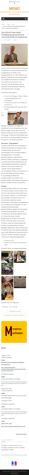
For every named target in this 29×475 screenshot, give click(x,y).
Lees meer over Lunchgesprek (10, 302)
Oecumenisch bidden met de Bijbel (10, 379)
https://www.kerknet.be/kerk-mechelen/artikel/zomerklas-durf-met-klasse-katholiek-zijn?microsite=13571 (13, 369)
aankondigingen (13, 306)
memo (15, 40)
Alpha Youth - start (6, 423)
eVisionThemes (14, 473)
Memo (14, 9)
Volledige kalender (21, 434)
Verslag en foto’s (9, 240)
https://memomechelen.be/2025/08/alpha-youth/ (13, 426)
